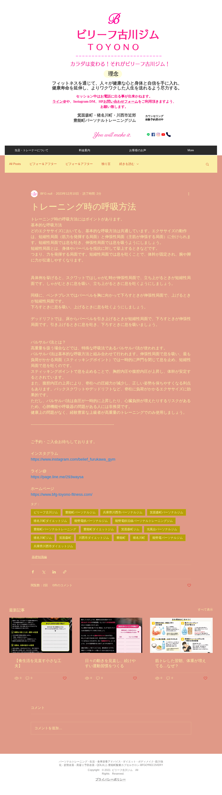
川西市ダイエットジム (94, 537)
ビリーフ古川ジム (46, 512)
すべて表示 (205, 609)
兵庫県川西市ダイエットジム (53, 546)
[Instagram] (158, 134)
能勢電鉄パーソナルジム (91, 520)
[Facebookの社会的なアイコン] (153, 134)
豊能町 (121, 537)
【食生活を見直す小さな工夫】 (38, 663)
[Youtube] (163, 134)
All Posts (15, 164)
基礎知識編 (39, 557)
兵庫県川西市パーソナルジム (122, 512)
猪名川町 (139, 537)
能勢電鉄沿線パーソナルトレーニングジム (144, 520)
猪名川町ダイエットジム (50, 520)
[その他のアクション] (188, 193)
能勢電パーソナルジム (167, 537)
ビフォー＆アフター (43, 164)
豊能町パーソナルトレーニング (55, 529)
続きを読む (126, 164)
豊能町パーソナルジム (80, 512)
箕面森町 (65, 537)
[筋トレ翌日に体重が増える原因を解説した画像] (181, 635)
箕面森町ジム (130, 529)
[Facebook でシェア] (33, 572)
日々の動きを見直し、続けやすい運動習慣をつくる (110, 663)
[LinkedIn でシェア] (54, 572)
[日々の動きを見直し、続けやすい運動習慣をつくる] (111, 635)
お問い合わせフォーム (120, 101)
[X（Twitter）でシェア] (43, 572)
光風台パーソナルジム (162, 529)
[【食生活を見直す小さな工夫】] (40, 635)
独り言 (106, 164)
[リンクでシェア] (65, 572)
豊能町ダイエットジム (98, 529)
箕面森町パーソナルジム (166, 512)
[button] (207, 164)
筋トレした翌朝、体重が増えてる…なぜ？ (180, 663)
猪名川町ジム (43, 537)
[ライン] (148, 134)
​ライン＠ (59, 101)
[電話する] (168, 134)
